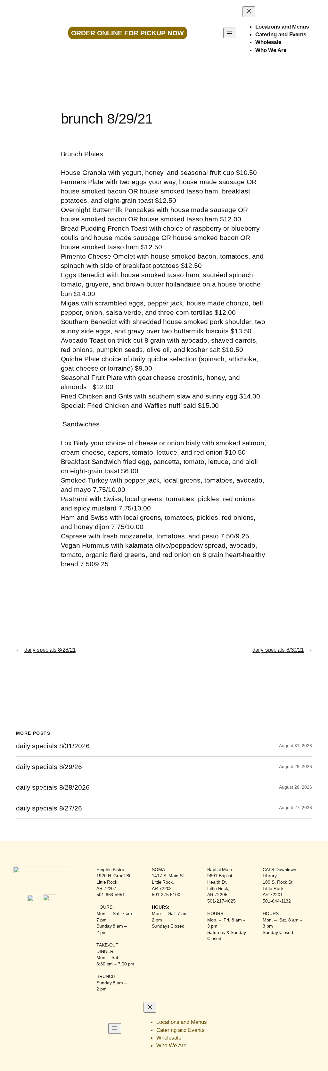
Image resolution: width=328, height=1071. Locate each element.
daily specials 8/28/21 (50, 650)
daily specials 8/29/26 (49, 766)
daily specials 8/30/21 (278, 650)
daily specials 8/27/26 (49, 808)
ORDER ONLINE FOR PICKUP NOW (127, 33)
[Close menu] (248, 11)
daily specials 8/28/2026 (53, 787)
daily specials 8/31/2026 (53, 746)
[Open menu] (229, 33)
